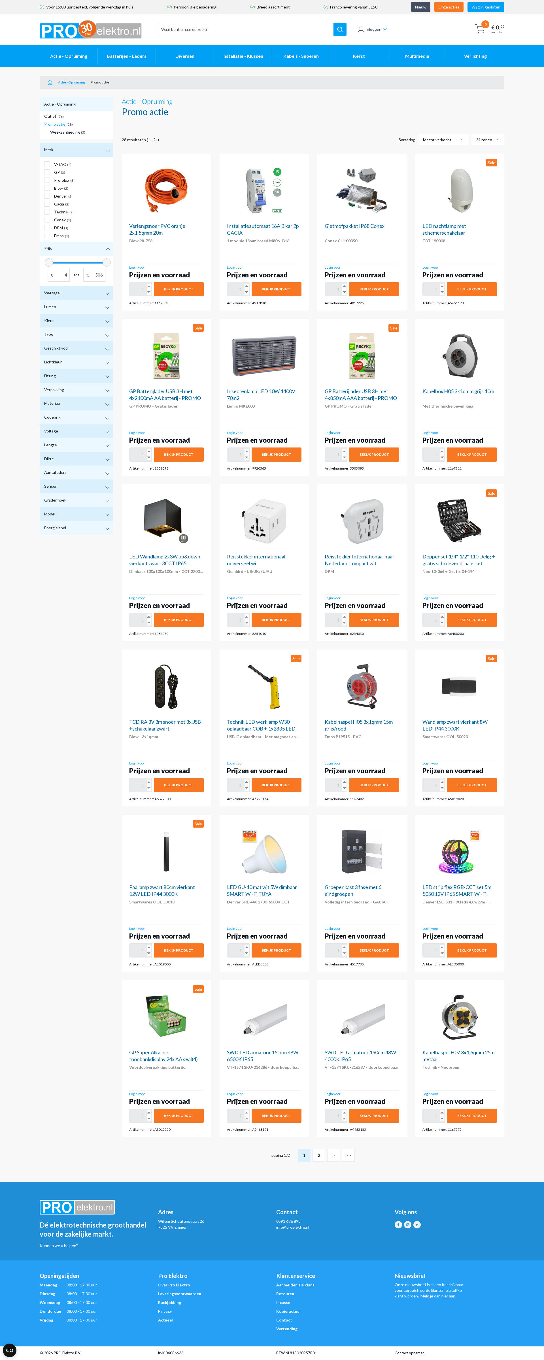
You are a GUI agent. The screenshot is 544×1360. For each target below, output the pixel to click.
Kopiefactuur (288, 1311)
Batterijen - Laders (126, 56)
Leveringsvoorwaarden (179, 1293)
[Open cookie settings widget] (9, 1350)
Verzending (287, 1328)
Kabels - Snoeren (301, 56)
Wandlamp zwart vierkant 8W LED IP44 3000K (455, 725)
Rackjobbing (169, 1302)
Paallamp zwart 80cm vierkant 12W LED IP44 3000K (162, 890)
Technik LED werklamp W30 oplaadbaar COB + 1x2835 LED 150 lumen (261, 728)
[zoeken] (340, 29)
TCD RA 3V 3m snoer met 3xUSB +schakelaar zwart (165, 725)
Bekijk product (179, 289)
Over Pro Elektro (174, 1284)
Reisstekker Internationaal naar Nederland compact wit (359, 559)
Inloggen (373, 29)
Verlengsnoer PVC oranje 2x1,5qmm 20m (157, 229)
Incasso (283, 1302)
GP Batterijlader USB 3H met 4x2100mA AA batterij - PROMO (165, 394)
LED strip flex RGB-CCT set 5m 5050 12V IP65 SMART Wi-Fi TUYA (456, 894)
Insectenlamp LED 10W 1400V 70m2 (261, 394)
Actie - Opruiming (68, 56)
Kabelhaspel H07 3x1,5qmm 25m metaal (458, 1055)
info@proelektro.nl (292, 1227)
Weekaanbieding (67, 132)
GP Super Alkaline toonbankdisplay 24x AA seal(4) (163, 1055)
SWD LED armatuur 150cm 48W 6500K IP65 (262, 1055)
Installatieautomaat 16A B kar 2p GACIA (263, 229)
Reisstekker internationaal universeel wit (256, 559)
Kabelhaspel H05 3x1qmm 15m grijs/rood (359, 725)
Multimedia (417, 56)
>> (348, 1155)
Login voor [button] (137, 267)
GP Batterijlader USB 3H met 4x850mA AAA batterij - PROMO (361, 394)
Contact (284, 1320)
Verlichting (475, 56)
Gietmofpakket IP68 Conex (354, 226)
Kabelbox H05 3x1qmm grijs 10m (458, 391)
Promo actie (58, 124)
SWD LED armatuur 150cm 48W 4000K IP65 (360, 1055)
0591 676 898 (288, 1221)
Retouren (285, 1293)
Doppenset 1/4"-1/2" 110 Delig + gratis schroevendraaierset (458, 559)
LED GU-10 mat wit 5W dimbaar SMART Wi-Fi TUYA (262, 890)
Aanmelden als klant (295, 1284)
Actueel (165, 1320)
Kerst (359, 56)
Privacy (165, 1311)
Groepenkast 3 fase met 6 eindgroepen (353, 890)
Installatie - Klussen (242, 56)
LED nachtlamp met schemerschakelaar (444, 229)
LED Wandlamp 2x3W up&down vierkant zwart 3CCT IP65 (164, 559)
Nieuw (420, 7)
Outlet (54, 116)
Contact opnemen (409, 1353)
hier (444, 1295)
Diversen (184, 56)
